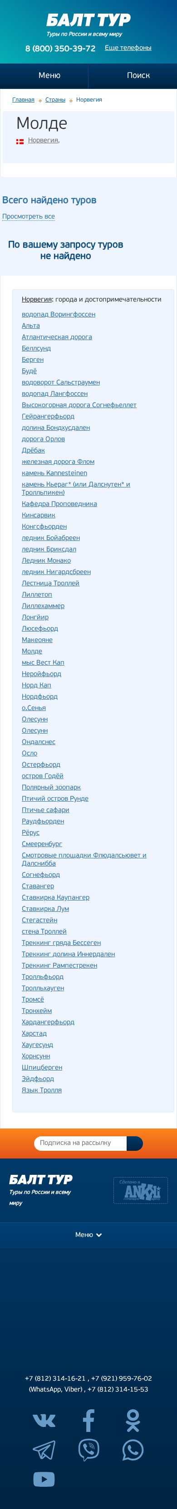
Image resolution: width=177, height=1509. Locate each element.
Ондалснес (38, 742)
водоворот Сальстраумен (61, 383)
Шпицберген (42, 1068)
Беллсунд (36, 349)
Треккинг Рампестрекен (59, 966)
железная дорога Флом (58, 462)
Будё (29, 371)
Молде (32, 651)
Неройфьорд (41, 674)
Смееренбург (42, 844)
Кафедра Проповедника (59, 504)
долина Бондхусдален (56, 428)
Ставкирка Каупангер (55, 898)
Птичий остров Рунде (55, 799)
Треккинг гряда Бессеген (61, 943)
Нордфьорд (40, 697)
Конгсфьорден (44, 527)
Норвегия (43, 140)
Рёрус (30, 833)
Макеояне (37, 640)
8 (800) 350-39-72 (60, 49)
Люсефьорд (40, 629)
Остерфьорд (41, 765)
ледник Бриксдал (49, 549)
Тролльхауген (43, 988)
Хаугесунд (37, 1045)
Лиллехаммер (43, 606)
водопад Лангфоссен (55, 394)
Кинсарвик (38, 515)
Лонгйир (35, 617)
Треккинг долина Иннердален (68, 954)
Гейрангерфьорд (48, 417)
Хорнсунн (36, 1056)
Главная (23, 100)
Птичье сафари (45, 810)
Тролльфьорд (43, 977)
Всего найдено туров (49, 200)
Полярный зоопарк (51, 787)
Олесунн (35, 719)
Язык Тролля (42, 1090)
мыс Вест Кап (43, 663)
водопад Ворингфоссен (58, 315)
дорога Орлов (43, 439)
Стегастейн (39, 920)
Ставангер (38, 886)
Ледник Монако (46, 561)
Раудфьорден (43, 821)
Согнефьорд (41, 875)
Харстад (34, 1034)
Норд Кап (36, 685)
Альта (31, 326)
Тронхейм (37, 1011)
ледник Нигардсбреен (56, 572)
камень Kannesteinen (54, 473)
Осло (29, 753)
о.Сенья (34, 708)
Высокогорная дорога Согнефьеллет (79, 405)
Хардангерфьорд (48, 1022)
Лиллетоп (37, 595)
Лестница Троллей (50, 583)
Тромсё (33, 1000)
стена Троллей (44, 932)
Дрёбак (33, 451)
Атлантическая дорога (57, 337)
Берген (33, 360)
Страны (55, 100)
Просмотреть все (28, 217)
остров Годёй (43, 776)
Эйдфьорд (38, 1079)
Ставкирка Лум (45, 909)
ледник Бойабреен (51, 538)
